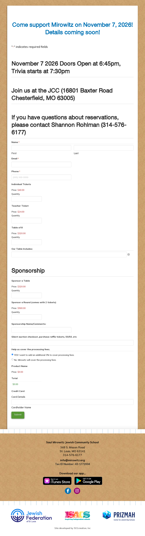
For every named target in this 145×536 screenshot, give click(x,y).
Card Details (18, 396)
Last (76, 153)
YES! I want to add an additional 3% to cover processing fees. (44, 355)
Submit (18, 414)
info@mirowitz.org (72, 460)
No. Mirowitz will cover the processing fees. (35, 360)
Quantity (15, 194)
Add (128, 254)
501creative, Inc (82, 528)
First (14, 153)
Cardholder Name (21, 407)
